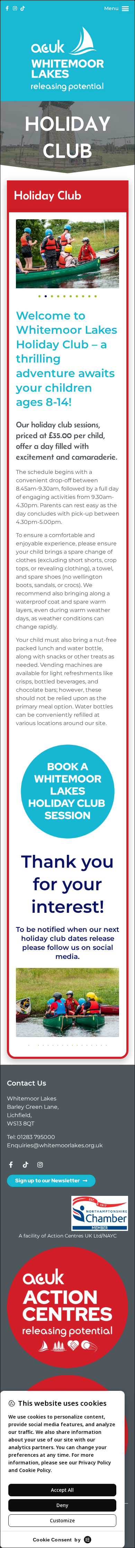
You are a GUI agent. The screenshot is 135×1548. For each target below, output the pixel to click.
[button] (125, 8)
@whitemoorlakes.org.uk (68, 1145)
